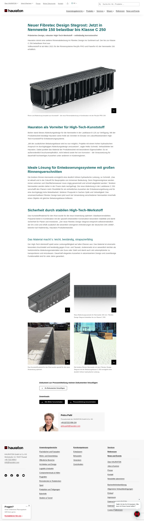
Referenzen (120, 11)
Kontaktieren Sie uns (13, 516)
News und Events (132, 11)
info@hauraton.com (12, 462)
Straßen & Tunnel (45, 498)
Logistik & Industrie (46, 468)
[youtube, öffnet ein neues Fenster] (23, 475)
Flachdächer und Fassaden (49, 452)
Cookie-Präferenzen (115, 510)
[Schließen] (29, 505)
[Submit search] (99, 4)
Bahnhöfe (43, 494)
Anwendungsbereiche (74, 11)
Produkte (89, 11)
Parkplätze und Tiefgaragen (49, 489)
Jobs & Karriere (26, 3)
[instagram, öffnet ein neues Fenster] (17, 475)
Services (100, 11)
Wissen (110, 11)
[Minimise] (26, 505)
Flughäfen (43, 477)
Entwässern (77, 452)
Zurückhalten (78, 464)
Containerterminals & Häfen (49, 473)
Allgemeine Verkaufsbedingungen (120, 489)
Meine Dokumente (49, 3)
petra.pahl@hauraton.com (70, 426)
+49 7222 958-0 (10, 460)
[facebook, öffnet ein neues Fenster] (11, 475)
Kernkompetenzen (80, 447)
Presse (38, 3)
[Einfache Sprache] (68, 3)
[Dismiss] (139, 499)
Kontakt (60, 3)
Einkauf (110, 493)
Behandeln (77, 456)
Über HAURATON (10, 3)
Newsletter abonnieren (116, 479)
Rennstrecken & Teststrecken (50, 481)
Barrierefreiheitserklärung (117, 485)
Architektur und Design (47, 464)
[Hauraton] (6, 10)
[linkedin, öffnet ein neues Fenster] (6, 475)
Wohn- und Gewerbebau (48, 456)
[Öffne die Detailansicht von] (72, 88)
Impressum (112, 497)
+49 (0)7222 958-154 (69, 422)
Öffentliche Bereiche (47, 460)
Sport (41, 485)
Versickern (77, 460)
